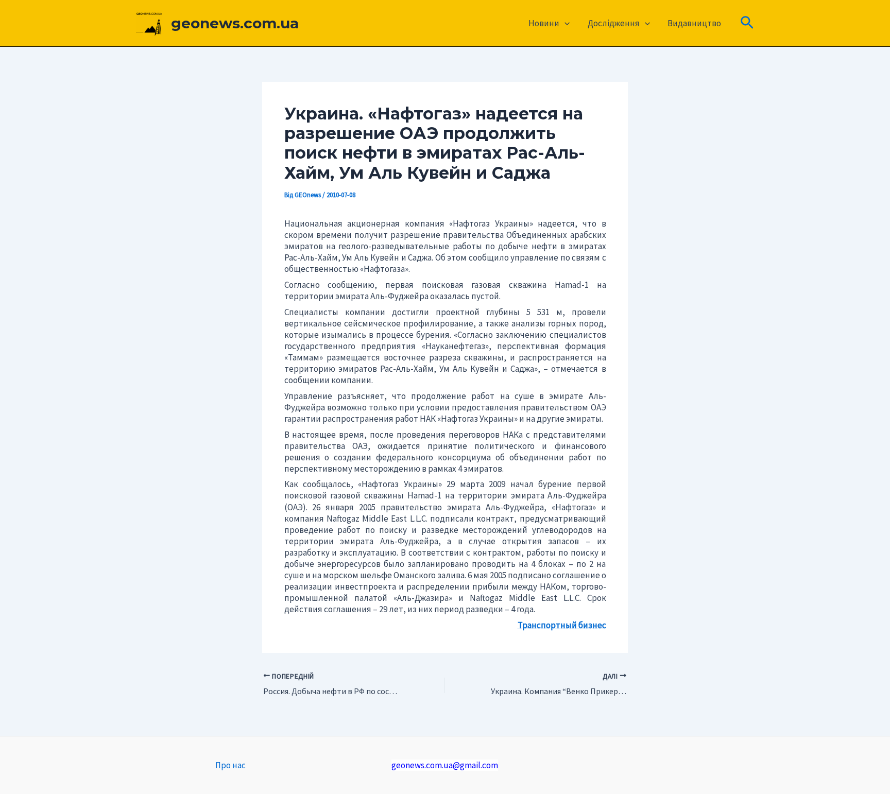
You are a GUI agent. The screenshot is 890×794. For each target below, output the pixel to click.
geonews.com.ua (235, 23)
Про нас (230, 765)
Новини (543, 23)
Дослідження (614, 23)
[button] (564, 23)
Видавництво (694, 23)
